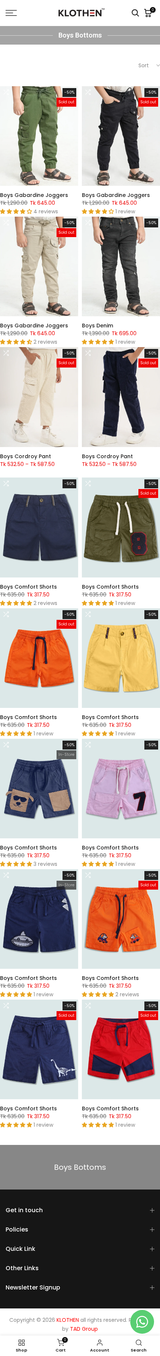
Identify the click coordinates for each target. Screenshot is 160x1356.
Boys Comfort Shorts (28, 586)
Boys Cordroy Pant (25, 456)
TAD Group (84, 1329)
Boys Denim (97, 325)
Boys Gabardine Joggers (34, 195)
